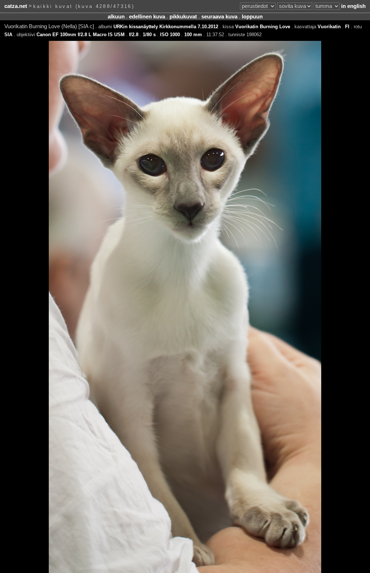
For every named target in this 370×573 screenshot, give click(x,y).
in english (353, 6)
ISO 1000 (170, 34)
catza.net (15, 6)
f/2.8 (133, 34)
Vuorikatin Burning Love (262, 26)
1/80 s (149, 34)
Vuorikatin (329, 26)
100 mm (193, 34)
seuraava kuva (219, 17)
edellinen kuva (147, 17)
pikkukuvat (183, 17)
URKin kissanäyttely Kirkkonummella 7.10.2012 (165, 26)
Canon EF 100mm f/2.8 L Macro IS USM (80, 34)
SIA (8, 34)
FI (347, 26)
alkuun (116, 17)
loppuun (252, 17)
